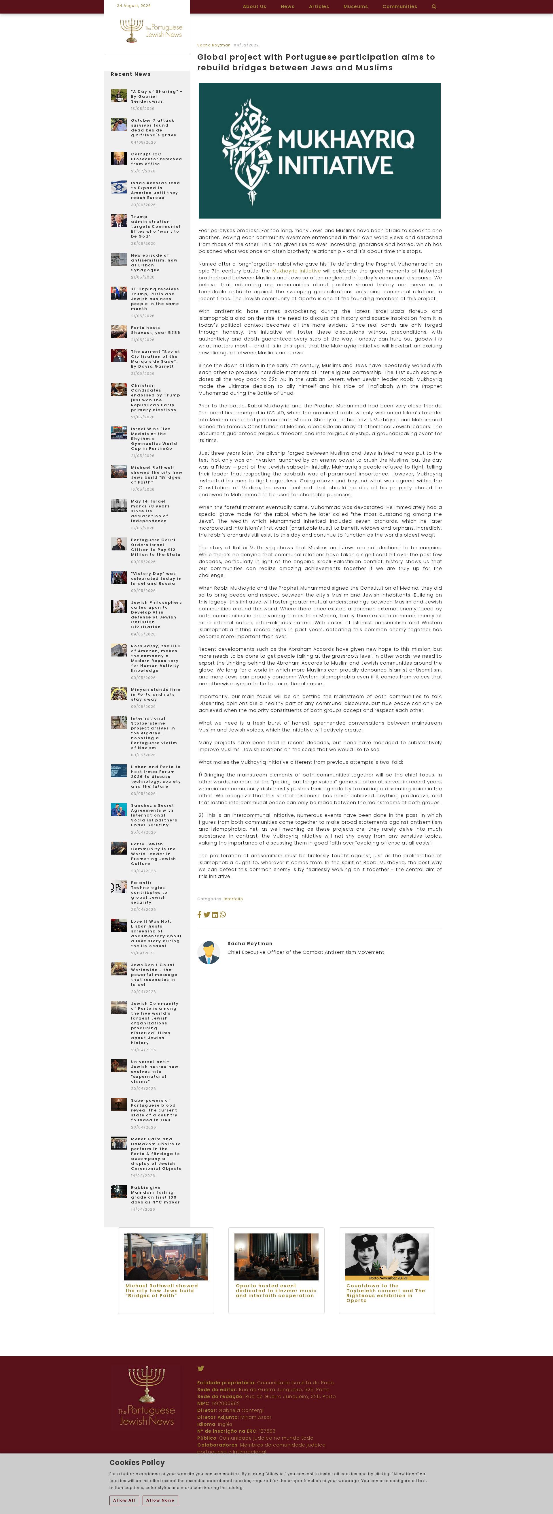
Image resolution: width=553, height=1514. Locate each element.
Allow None (160, 1500)
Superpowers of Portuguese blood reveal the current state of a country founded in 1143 (154, 1110)
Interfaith (233, 899)
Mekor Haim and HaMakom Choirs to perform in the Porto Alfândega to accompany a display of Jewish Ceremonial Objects (156, 1154)
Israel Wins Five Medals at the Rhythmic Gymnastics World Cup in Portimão (154, 438)
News (288, 6)
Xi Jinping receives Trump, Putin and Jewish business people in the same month (155, 299)
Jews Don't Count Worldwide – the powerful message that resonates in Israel (154, 974)
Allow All (124, 1500)
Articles (319, 6)
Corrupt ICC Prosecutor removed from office (156, 159)
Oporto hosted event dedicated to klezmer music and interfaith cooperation (276, 1290)
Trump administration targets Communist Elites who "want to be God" (156, 226)
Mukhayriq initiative (296, 271)
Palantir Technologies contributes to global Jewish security (149, 892)
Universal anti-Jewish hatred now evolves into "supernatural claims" (155, 1071)
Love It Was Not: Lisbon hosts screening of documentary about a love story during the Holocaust (156, 933)
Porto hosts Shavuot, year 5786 (156, 330)
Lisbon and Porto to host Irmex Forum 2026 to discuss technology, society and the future (156, 776)
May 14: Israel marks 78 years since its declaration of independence (150, 511)
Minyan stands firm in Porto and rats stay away (156, 694)
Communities (399, 6)
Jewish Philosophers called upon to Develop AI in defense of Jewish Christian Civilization (156, 614)
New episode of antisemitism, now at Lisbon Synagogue (154, 262)
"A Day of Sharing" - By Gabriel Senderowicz (157, 96)
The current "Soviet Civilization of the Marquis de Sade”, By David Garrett (155, 359)
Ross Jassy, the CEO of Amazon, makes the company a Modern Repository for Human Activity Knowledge (156, 658)
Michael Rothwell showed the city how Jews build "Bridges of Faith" (157, 475)
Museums (356, 6)
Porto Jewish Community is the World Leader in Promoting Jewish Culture (153, 854)
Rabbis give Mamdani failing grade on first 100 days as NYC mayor (155, 1195)
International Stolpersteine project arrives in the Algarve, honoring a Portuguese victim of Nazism (154, 733)
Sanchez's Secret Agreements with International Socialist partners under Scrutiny (154, 815)
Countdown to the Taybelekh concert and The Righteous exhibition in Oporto (385, 1293)
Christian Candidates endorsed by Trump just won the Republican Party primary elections (155, 397)
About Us (254, 6)
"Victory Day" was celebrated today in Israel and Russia (156, 578)
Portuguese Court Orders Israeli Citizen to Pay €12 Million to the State (156, 547)
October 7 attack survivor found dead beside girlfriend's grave (154, 128)
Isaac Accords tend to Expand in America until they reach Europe (155, 190)
